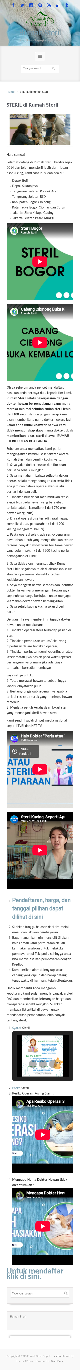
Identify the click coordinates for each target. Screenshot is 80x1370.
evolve (58, 1356)
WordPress (57, 1361)
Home (10, 91)
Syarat (16, 1028)
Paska (16, 1088)
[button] (33, 1064)
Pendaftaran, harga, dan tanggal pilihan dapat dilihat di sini (41, 908)
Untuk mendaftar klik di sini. (35, 1274)
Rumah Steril (40, 33)
